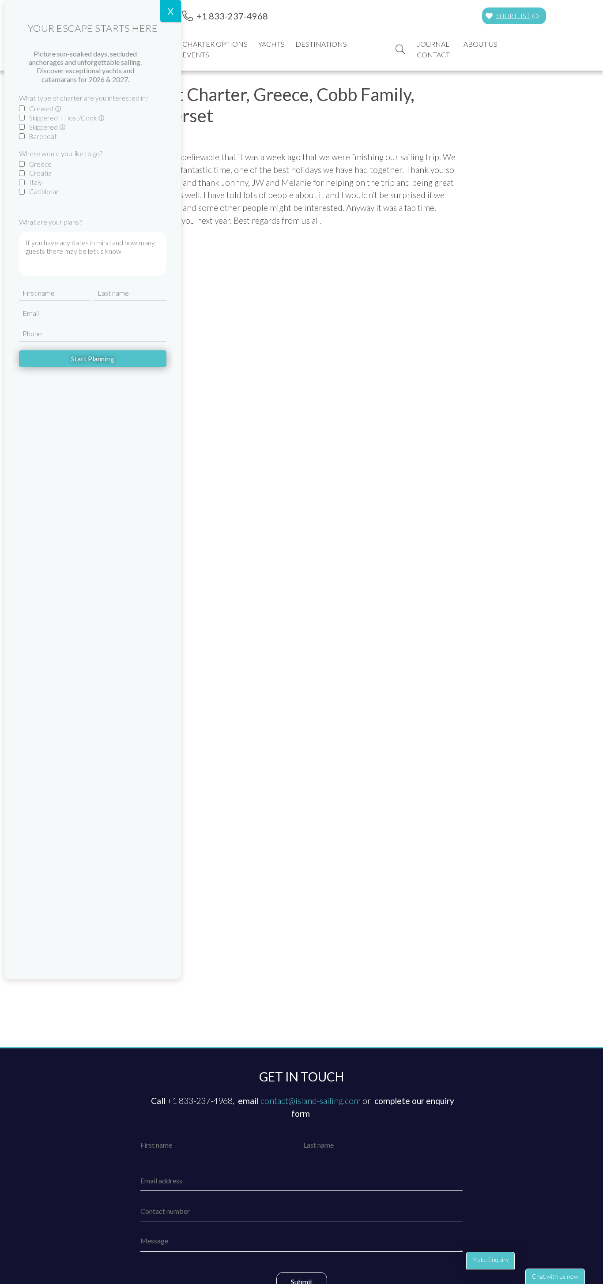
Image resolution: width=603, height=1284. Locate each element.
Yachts (271, 44)
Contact (433, 54)
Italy (35, 182)
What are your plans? (50, 222)
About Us (480, 44)
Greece (40, 164)
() (517, 15)
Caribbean (44, 191)
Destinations (321, 44)
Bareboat (43, 136)
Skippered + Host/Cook (63, 118)
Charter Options (215, 44)
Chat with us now (555, 1276)
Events (195, 54)
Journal (433, 44)
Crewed (42, 109)
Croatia (40, 173)
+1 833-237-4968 (232, 16)
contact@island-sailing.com (310, 1101)
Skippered (44, 127)
